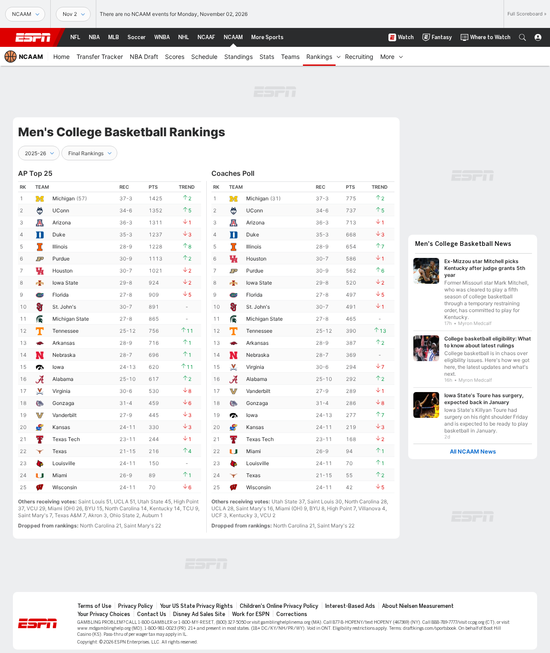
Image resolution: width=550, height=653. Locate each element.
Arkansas (63, 343)
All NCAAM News (473, 451)
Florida (60, 294)
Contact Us (151, 614)
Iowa (58, 367)
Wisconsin (64, 487)
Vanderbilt (64, 415)
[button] (522, 37)
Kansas (61, 427)
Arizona (61, 222)
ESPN (33, 37)
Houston (62, 270)
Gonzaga (63, 403)
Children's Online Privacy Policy (279, 606)
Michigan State (70, 319)
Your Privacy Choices (103, 614)
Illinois (59, 246)
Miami (59, 475)
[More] (401, 56)
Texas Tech (66, 439)
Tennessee (65, 331)
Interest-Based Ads (350, 606)
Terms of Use (94, 606)
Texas (59, 451)
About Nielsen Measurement (418, 606)
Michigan (63, 198)
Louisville (63, 463)
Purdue (61, 258)
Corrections (291, 614)
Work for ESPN (250, 614)
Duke (58, 234)
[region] (109, 337)
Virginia (61, 391)
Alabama (62, 379)
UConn (60, 210)
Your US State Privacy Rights (196, 606)
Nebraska (64, 355)
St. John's (64, 307)
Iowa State (65, 282)
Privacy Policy (135, 606)
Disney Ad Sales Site (199, 614)
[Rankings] (339, 56)
